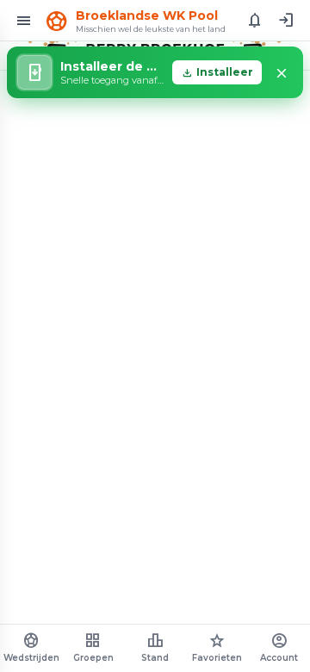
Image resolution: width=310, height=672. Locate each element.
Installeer (217, 72)
